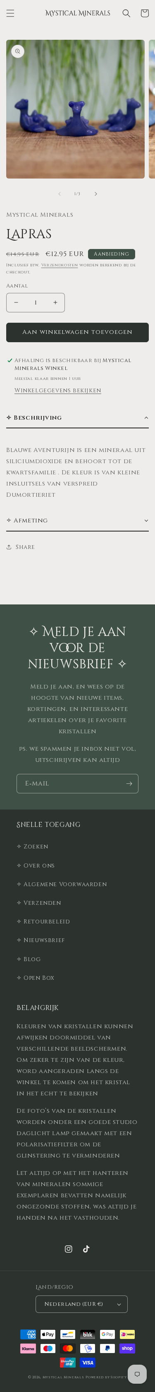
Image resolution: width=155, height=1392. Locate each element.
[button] (10, 13)
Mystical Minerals (63, 1377)
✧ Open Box (36, 978)
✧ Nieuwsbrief (41, 940)
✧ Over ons (36, 866)
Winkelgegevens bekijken (57, 390)
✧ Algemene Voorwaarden (62, 884)
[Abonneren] (129, 783)
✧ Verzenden (39, 903)
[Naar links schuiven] (59, 194)
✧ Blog (29, 959)
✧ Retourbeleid (43, 922)
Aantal (17, 286)
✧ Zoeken (32, 847)
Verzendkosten (59, 265)
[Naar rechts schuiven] (96, 194)
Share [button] (25, 547)
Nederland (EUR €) (73, 1304)
